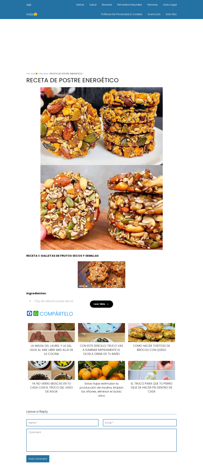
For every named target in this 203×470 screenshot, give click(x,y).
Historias (152, 5)
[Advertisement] (101, 46)
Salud (92, 5)
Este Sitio (171, 14)
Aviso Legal (170, 5)
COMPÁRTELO (56, 313)
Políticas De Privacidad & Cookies (121, 14)
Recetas (107, 5)
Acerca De (154, 14)
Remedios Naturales (129, 5)
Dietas (80, 5)
